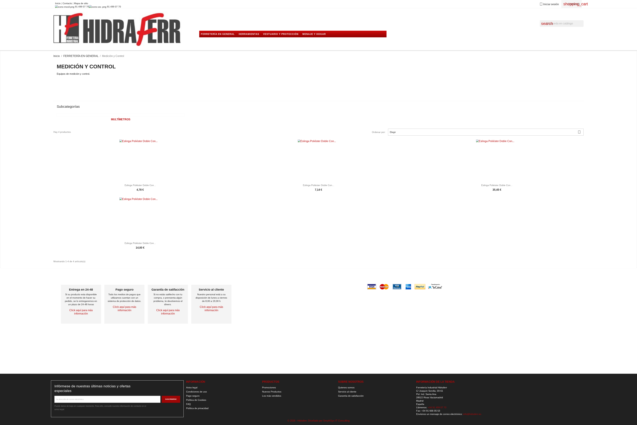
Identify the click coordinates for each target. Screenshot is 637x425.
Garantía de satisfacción (351, 395)
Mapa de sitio (81, 3)
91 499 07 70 (81, 6)
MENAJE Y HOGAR (314, 34)
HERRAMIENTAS (249, 34)
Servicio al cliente (347, 391)
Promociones (269, 387)
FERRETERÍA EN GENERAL (218, 34)
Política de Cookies (196, 400)
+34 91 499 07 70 (437, 407)
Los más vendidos (271, 395)
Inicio (58, 3)
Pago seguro (193, 395)
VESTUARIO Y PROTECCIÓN (280, 34)
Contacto (68, 3)
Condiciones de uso (196, 391)
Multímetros (120, 119)
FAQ (188, 404)
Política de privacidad (197, 408)
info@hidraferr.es (472, 414)
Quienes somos (346, 387)
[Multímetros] (121, 115)
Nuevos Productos (271, 391)
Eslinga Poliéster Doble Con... (140, 185)
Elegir (485, 132)
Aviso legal (191, 387)
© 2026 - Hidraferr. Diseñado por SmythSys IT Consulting (318, 420)
